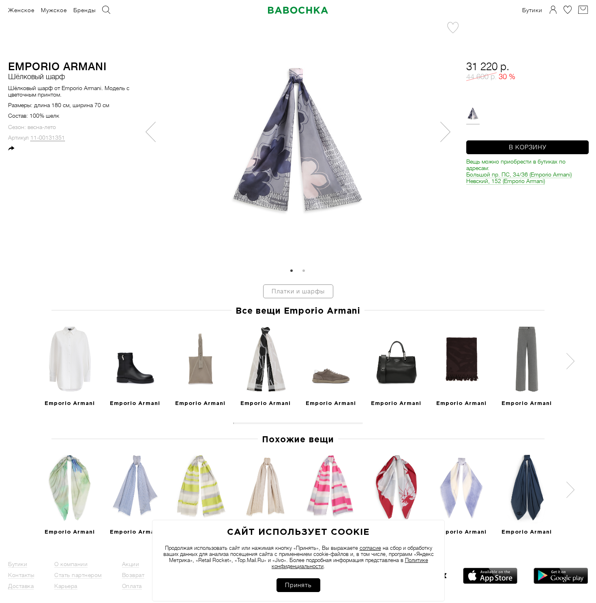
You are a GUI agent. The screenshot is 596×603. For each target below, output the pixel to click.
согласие (370, 548)
